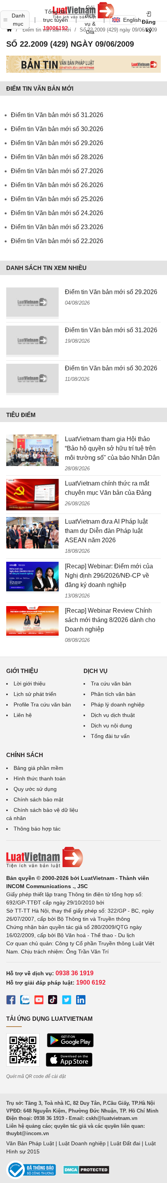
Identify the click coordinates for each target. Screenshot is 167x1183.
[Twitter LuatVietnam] (66, 1001)
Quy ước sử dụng (35, 789)
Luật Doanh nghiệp (82, 1143)
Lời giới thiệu (29, 683)
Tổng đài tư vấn (110, 736)
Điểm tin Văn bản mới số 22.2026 (57, 241)
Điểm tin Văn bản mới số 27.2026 (57, 171)
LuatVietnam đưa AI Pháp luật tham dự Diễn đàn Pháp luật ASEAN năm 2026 (106, 530)
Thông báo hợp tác (37, 828)
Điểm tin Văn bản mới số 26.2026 (57, 185)
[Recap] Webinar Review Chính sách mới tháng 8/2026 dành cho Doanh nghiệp (110, 620)
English (129, 20)
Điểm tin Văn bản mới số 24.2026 (57, 213)
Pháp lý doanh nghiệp (117, 704)
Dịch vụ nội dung (111, 725)
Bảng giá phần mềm (38, 768)
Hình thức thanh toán (40, 778)
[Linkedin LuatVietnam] (80, 1001)
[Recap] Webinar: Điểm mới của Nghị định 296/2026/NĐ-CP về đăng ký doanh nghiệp (109, 575)
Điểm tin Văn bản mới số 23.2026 (57, 227)
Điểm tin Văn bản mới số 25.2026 (57, 199)
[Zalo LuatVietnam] (25, 1001)
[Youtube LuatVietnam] (38, 1001)
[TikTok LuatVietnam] (52, 1001)
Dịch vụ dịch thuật (113, 715)
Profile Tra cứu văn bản (42, 704)
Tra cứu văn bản (111, 683)
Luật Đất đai (125, 1143)
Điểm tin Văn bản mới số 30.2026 (57, 129)
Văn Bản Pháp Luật (30, 1143)
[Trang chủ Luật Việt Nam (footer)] (83, 857)
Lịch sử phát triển (35, 694)
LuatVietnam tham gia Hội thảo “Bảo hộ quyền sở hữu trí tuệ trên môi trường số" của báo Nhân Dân (112, 448)
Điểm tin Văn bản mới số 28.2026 (57, 157)
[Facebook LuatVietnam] (11, 1001)
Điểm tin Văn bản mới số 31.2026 (57, 115)
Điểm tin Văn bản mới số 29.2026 (57, 143)
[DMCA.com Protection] (86, 1172)
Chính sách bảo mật (38, 799)
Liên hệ (23, 715)
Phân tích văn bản (113, 694)
